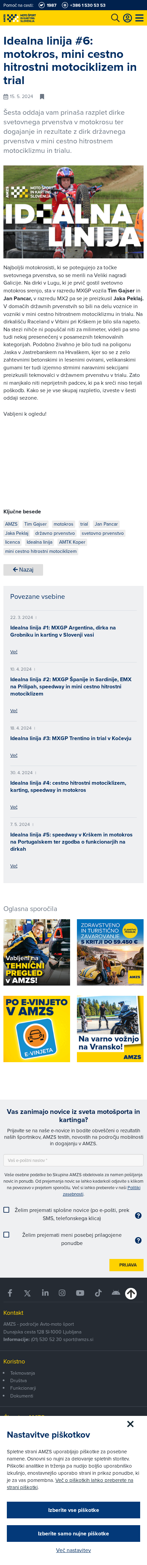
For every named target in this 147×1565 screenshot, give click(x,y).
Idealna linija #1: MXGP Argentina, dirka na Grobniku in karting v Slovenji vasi (63, 631)
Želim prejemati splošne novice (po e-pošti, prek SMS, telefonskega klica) (72, 1214)
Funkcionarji (23, 1388)
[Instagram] (62, 1293)
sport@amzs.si (78, 1339)
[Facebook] (10, 1293)
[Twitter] (27, 1293)
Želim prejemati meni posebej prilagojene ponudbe (72, 1239)
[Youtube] (80, 1293)
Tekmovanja (22, 1373)
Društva (18, 1380)
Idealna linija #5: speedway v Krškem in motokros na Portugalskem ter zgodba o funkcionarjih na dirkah (71, 842)
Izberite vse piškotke (73, 1510)
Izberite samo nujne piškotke (73, 1533)
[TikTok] (98, 1293)
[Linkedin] (45, 1293)
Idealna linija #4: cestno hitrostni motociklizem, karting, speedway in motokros (68, 786)
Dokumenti (21, 1395)
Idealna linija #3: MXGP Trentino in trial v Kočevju (70, 738)
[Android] (116, 1293)
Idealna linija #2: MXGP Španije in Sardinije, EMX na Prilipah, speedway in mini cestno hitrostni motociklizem (71, 686)
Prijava (128, 1265)
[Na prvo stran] (34, 18)
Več (13, 652)
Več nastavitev (73, 1550)
